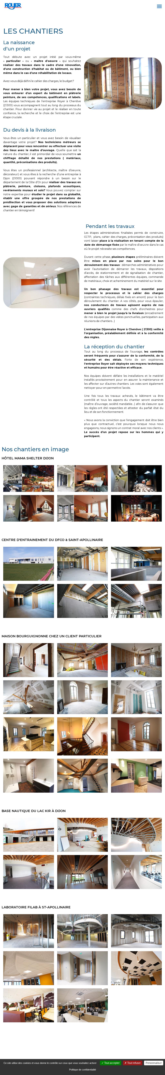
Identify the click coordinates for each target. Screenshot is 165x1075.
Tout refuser (134, 1063)
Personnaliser (154, 1063)
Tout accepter (112, 1063)
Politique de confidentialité (82, 1069)
